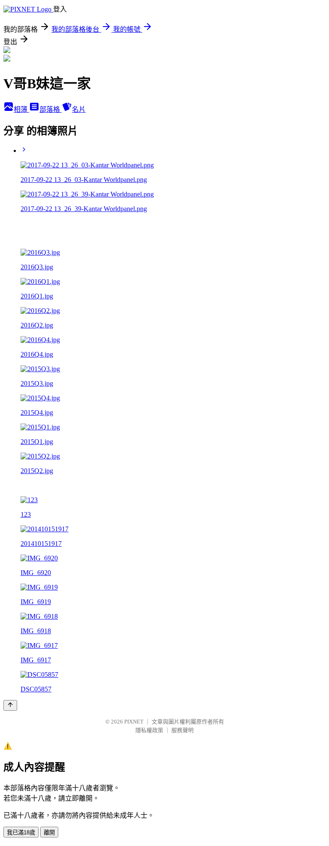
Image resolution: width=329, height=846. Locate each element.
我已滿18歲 (21, 832)
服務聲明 (182, 730)
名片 (79, 109)
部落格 (50, 109)
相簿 (21, 109)
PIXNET (134, 721)
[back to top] (10, 705)
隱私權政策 (149, 730)
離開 (49, 832)
